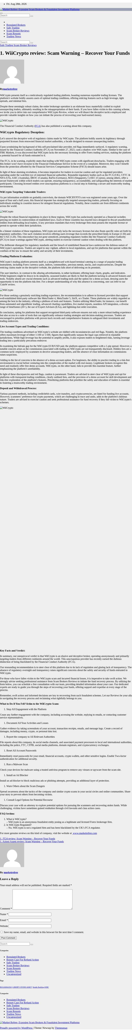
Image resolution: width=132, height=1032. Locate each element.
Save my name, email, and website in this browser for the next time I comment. (44, 932)
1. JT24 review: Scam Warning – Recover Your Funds (27, 838)
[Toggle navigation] (1, 13)
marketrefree (10, 89)
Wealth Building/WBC (41, 987)
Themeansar (61, 1028)
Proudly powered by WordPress (16, 1028)
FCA (37, 126)
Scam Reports (13, 33)
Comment (6, 908)
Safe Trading (12, 27)
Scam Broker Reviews (17, 30)
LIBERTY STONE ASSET (22, 987)
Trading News (13, 36)
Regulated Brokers (15, 25)
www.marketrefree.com (84, 833)
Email (4, 920)
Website (4, 926)
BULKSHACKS (6, 987)
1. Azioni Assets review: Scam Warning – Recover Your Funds (32, 841)
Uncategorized (13, 974)
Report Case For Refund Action (22, 959)
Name (4, 914)
